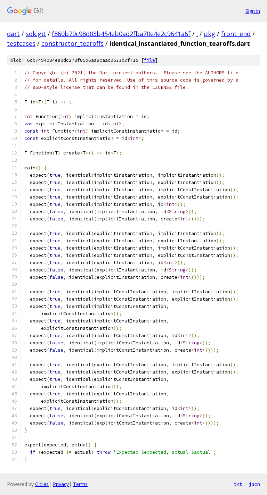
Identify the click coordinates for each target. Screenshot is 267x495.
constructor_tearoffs (72, 43)
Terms (80, 484)
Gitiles (42, 484)
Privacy (61, 484)
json (254, 484)
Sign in (252, 11)
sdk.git (36, 34)
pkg (209, 34)
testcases (21, 43)
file (149, 60)
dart (13, 34)
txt (238, 484)
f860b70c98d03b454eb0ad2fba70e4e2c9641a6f (121, 34)
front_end (236, 34)
